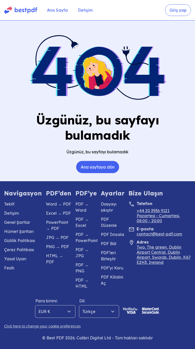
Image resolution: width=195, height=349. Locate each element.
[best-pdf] (21, 10)
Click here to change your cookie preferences (42, 326)
